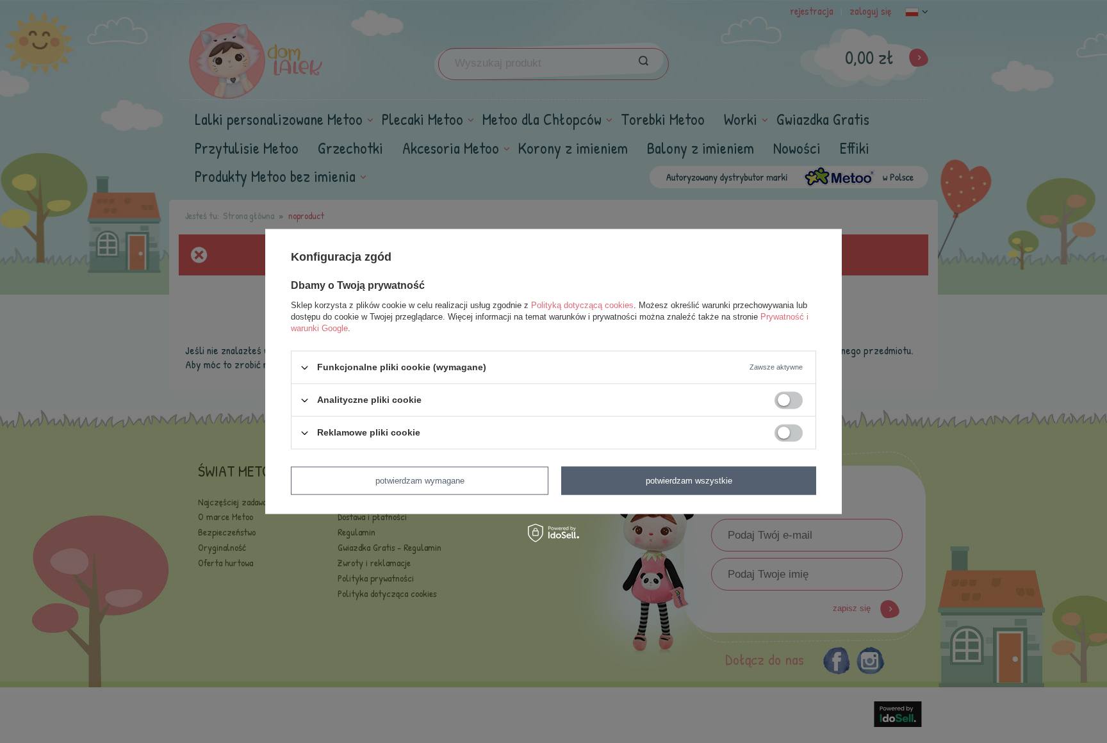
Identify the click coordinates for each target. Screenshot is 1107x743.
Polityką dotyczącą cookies (582, 305)
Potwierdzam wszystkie (689, 481)
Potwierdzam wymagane (419, 481)
